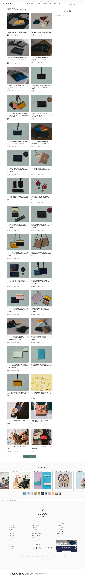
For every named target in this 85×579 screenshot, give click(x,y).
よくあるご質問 (44, 3)
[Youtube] (45, 547)
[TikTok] (42, 547)
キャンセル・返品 (60, 523)
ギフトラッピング (60, 529)
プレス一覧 (34, 529)
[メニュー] (81, 3)
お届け (58, 521)
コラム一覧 (34, 527)
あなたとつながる (36, 525)
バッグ (10, 544)
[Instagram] (33, 547)
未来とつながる (35, 523)
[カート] (78, 3)
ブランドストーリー (36, 537)
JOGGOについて (57, 3)
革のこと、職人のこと (36, 535)
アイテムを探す (30, 3)
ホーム (3, 500)
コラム (50, 3)
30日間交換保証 (60, 533)
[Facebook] (51, 547)
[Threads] (36, 547)
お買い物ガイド (60, 531)
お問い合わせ (59, 535)
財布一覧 (10, 529)
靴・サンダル (11, 546)
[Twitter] (39, 547)
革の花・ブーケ (12, 540)
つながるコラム (8, 500)
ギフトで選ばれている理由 (14, 521)
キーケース (11, 537)
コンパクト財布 (12, 535)
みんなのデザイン (36, 540)
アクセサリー (11, 548)
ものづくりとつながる (36, 521)
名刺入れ (10, 539)
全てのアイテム (12, 527)
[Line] (48, 547)
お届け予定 (38, 3)
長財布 (10, 531)
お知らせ (58, 536)
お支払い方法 (59, 525)
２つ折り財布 (11, 533)
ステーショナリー (12, 542)
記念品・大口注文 (36, 539)
